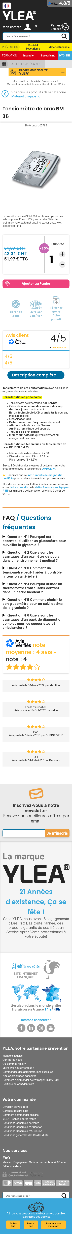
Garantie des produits (15, 1111)
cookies (45, 1217)
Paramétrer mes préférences (53, 1224)
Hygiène (64, 55)
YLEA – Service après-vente (19, 1119)
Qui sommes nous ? (14, 1064)
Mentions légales (13, 1056)
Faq (6, 1158)
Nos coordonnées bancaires (19, 1076)
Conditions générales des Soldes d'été (26, 1135)
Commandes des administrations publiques (28, 1072)
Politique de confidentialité (18, 1084)
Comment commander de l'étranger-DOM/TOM (31, 1080)
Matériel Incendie (59, 47)
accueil (20, 81)
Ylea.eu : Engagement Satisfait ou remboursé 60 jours (34, 1162)
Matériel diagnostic (25, 96)
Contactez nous (12, 1060)
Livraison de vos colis (15, 1107)
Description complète (34, 375)
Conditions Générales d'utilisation (22, 1127)
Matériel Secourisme (33, 47)
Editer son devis (12, 1166)
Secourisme (48, 55)
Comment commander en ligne (21, 1115)
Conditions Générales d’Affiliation (22, 1131)
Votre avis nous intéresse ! (18, 1068)
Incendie (28, 55)
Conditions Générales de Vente (21, 1123)
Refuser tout (30, 1224)
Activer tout (13, 1224)
